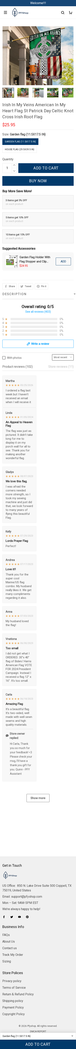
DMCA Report (38, 1031)
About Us (8, 941)
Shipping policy (12, 1001)
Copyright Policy (13, 1014)
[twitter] (13, 917)
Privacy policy (11, 981)
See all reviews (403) (38, 311)
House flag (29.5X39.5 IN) (19, 149)
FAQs (6, 935)
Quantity (7, 159)
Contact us (9, 948)
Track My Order (12, 955)
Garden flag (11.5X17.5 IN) (28, 134)
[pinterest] (28, 917)
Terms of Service (14, 987)
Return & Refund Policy (18, 994)
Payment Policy (13, 1007)
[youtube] (20, 917)
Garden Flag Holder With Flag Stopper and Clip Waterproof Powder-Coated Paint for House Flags (34, 259)
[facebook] (5, 917)
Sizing (6, 961)
